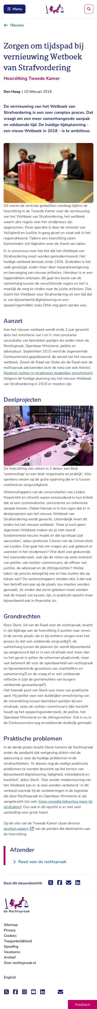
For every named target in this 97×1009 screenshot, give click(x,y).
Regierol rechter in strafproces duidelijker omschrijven (47, 373)
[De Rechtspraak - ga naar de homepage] (17, 905)
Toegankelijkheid (18, 941)
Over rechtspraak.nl (20, 962)
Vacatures (12, 952)
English (10, 977)
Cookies (10, 935)
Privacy (10, 930)
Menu (17, 9)
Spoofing (11, 946)
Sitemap (11, 924)
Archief (10, 957)
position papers (19, 828)
